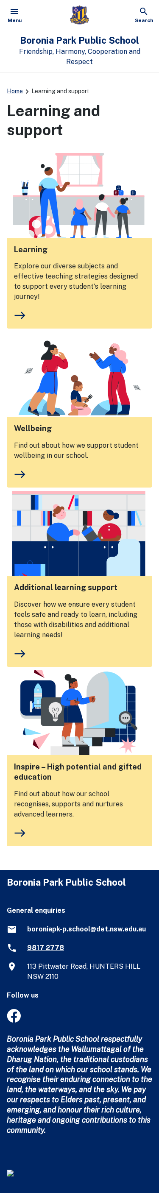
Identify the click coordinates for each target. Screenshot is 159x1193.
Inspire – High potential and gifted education (78, 771)
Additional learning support (65, 587)
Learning (30, 249)
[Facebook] (14, 1020)
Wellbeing (33, 428)
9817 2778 (45, 948)
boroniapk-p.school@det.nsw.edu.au (86, 929)
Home (15, 91)
